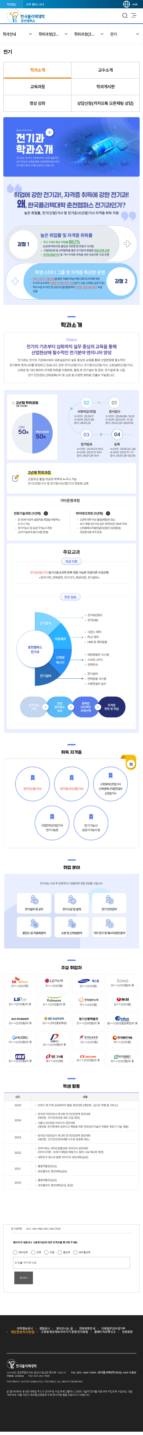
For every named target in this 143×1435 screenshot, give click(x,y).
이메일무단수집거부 (113, 1328)
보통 (52, 1252)
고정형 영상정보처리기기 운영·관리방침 (64, 1331)
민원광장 (127, 1331)
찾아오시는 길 (64, 1328)
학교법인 (11, 4)
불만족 (66, 1252)
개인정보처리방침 (23, 1332)
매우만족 (23, 1252)
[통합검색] (125, 15)
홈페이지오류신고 (105, 1331)
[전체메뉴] (133, 16)
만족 (39, 1252)
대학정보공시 (25, 1328)
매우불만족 (84, 1252)
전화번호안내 (87, 1328)
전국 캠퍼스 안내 (35, 4)
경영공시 (44, 1328)
